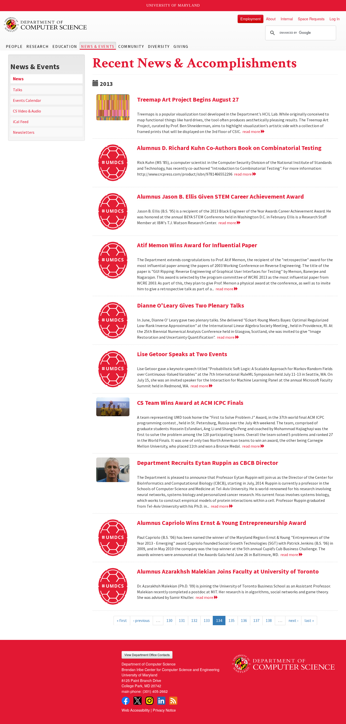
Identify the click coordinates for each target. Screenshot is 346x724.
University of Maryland (173, 5)
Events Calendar (27, 100)
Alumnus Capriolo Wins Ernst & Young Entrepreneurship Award (221, 523)
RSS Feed (173, 701)
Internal (287, 18)
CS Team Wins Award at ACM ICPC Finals (190, 403)
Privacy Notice (164, 710)
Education (64, 46)
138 (269, 620)
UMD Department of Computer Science (45, 24)
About (271, 18)
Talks (17, 89)
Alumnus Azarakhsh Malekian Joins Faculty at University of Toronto (228, 571)
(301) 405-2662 (155, 691)
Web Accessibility (136, 710)
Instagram (149, 701)
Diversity (159, 46)
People (14, 46)
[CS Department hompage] (283, 662)
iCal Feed (20, 121)
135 (231, 620)
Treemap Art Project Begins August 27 (188, 99)
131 (182, 620)
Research (37, 46)
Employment (250, 18)
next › (293, 620)
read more (251, 131)
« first (122, 620)
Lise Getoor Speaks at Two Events (182, 354)
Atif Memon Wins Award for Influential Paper (197, 245)
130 (169, 620)
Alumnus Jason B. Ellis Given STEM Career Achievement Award (220, 196)
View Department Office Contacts (147, 655)
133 (207, 620)
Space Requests (311, 18)
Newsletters (23, 132)
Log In (335, 18)
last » (309, 620)
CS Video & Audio (27, 110)
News (18, 79)
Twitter (137, 701)
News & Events (97, 46)
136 (244, 620)
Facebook (126, 701)
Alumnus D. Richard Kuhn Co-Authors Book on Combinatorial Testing (229, 148)
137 (256, 620)
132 (194, 620)
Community (131, 46)
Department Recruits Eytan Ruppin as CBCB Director (207, 463)
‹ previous (141, 620)
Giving (181, 46)
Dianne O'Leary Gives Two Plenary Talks (190, 305)
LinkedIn (161, 701)
